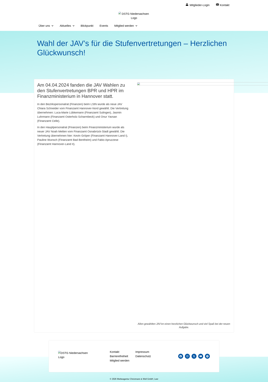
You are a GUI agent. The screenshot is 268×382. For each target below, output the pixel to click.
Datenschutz (143, 356)
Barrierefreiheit (119, 356)
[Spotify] (207, 356)
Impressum (142, 351)
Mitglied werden (124, 25)
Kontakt (114, 351)
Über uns (44, 25)
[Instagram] (187, 356)
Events (104, 25)
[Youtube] (200, 356)
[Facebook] (180, 356)
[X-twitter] (194, 356)
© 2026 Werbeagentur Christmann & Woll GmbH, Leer (134, 379)
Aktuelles (65, 25)
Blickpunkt (87, 25)
